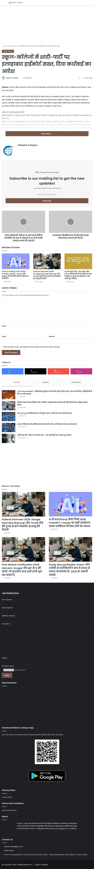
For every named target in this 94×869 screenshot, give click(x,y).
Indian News (13, 46)
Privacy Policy (7, 797)
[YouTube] (48, 833)
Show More (46, 134)
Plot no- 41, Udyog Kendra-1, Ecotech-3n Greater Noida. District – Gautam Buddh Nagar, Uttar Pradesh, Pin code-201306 (45, 854)
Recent (46, 382)
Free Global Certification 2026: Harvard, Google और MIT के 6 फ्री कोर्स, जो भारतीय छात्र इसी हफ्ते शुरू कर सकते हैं (22, 570)
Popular (16, 382)
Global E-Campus (41, 865)
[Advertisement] (47, 25)
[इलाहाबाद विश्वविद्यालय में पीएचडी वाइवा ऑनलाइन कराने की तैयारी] (70, 222)
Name (4, 326)
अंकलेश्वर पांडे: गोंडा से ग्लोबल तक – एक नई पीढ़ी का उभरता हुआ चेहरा (44, 435)
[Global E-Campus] (16, 3)
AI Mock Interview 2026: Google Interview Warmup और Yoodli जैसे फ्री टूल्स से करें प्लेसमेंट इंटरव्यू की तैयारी (47, 275)
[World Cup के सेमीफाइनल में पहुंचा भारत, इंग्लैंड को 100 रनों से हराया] (8, 416)
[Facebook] (42, 833)
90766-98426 (9, 850)
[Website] (19, 149)
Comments (76, 382)
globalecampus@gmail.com (13, 846)
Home (5, 46)
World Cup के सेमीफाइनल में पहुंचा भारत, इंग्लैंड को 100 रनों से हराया (44, 413)
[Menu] (3, 3)
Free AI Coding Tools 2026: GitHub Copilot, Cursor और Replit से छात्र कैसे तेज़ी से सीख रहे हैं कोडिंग (15, 275)
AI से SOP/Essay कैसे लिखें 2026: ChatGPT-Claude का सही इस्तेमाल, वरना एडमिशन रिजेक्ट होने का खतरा (70, 523)
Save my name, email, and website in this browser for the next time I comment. (32, 347)
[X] (45, 833)
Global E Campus (12, 78)
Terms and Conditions (9, 810)
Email (4, 336)
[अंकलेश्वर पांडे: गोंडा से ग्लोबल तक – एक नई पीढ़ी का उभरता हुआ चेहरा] (8, 438)
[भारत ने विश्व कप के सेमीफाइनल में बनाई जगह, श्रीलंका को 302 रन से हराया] (8, 427)
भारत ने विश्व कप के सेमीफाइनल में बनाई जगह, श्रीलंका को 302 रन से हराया (47, 424)
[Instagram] (51, 833)
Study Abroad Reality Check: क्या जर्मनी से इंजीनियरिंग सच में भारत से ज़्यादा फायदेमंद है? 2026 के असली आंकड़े (69, 570)
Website (52, 336)
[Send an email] (19, 78)
